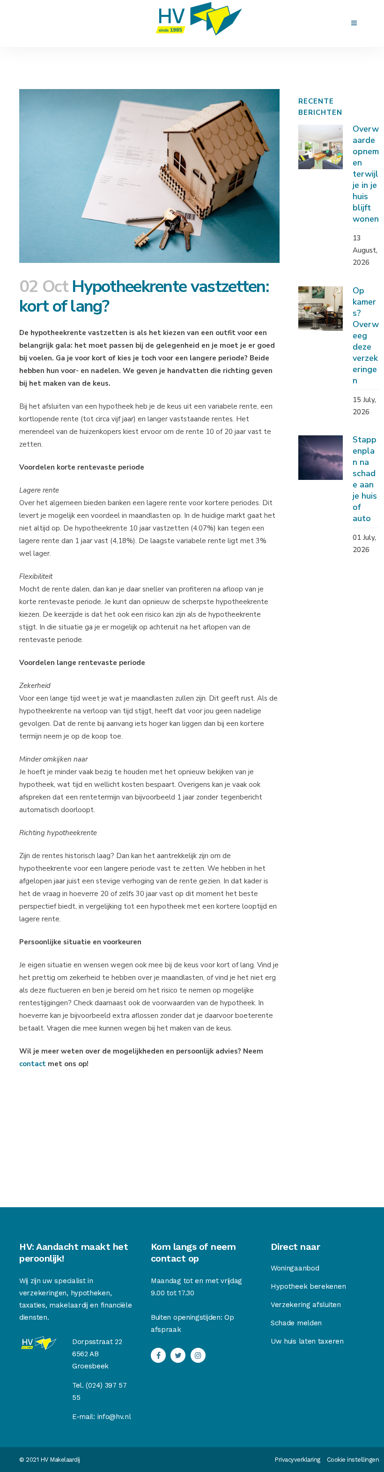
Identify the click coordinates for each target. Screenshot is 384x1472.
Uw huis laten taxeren (307, 1341)
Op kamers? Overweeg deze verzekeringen (366, 335)
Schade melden (296, 1323)
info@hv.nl (114, 1416)
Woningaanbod (295, 1268)
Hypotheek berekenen (308, 1286)
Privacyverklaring (297, 1459)
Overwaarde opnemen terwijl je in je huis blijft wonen (366, 173)
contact (33, 1064)
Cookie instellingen (353, 1459)
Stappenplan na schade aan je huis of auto (365, 479)
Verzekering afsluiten (306, 1304)
